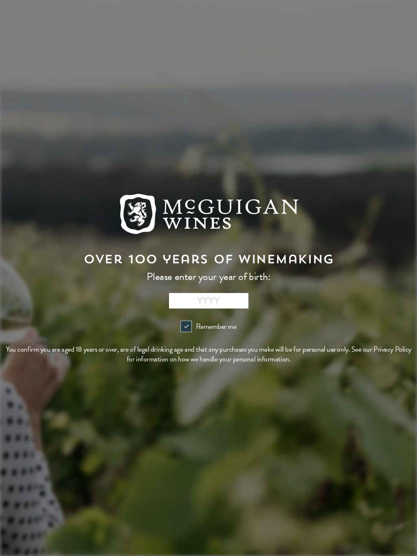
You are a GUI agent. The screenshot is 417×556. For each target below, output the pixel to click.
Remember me (216, 326)
